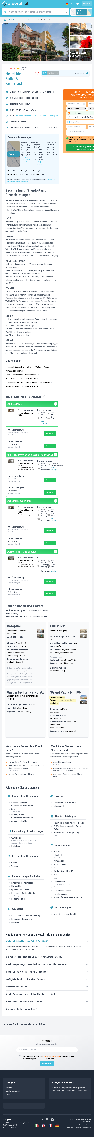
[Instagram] (47, 1119)
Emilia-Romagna (14, 20)
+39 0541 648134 (29, 110)
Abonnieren (47, 1063)
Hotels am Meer (57, 1091)
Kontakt (8, 1094)
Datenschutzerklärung (51, 1056)
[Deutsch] (57, 1126)
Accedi (85, 4)
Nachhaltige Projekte (13, 1091)
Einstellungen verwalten (83, 1128)
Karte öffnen (79, 12)
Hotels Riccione (28, 20)
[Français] (50, 1126)
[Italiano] (37, 1126)
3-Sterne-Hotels (70, 1091)
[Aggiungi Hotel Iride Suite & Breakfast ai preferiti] (37, 73)
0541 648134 (24, 104)
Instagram (53, 116)
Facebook (43, 116)
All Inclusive (56, 1088)
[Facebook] (41, 1119)
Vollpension (66, 1088)
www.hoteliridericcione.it (25, 116)
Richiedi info (50, 433)
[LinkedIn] (52, 1119)
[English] (44, 1126)
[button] (69, 3)
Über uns (9, 1088)
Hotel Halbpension (77, 1088)
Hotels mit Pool (82, 1091)
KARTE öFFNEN (11, 154)
